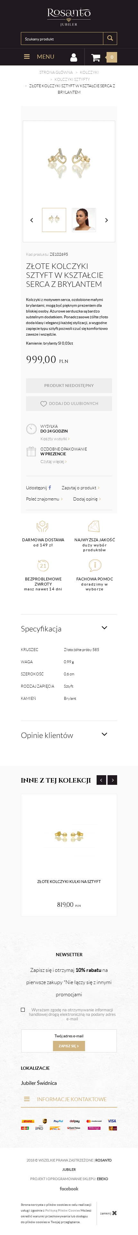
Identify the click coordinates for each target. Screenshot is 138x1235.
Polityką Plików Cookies (62, 1210)
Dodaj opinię (86, 499)
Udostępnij (37, 487)
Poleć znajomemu (43, 499)
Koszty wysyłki (54, 438)
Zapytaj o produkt (79, 487)
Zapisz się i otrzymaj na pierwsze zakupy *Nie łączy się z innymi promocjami (69, 982)
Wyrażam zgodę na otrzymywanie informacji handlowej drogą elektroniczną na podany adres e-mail (72, 1014)
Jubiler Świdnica (39, 1083)
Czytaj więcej (52, 461)
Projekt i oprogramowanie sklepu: (69, 1179)
